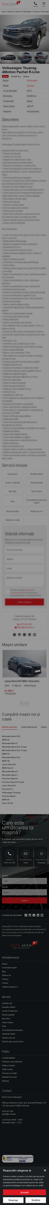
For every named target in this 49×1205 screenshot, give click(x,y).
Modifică (36, 1200)
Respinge (13, 1200)
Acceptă (24, 1192)
